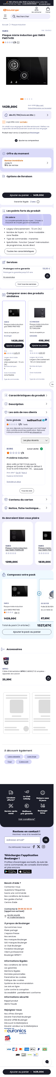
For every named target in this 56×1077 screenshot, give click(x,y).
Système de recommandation (18, 983)
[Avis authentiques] (36, 420)
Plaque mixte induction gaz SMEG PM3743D (13, 608)
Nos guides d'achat (13, 899)
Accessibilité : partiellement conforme (22, 992)
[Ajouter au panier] (47, 276)
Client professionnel (13, 952)
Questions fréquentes (14, 890)
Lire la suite (38, 469)
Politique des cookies (14, 980)
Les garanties (10, 968)
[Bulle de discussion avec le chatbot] (47, 1062)
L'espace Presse (11, 933)
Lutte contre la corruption (16, 989)
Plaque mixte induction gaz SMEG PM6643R (16, 549)
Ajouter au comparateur (29, 140)
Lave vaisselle (14, 756)
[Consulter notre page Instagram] (43, 847)
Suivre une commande (15, 893)
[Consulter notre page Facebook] (33, 847)
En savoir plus (9, 277)
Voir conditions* (26, 819)
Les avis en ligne (12, 986)
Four (10, 761)
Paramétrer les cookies (15, 977)
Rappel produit (11, 1000)
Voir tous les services (27, 284)
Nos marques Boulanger (15, 939)
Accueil (5, 25)
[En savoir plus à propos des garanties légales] (38, 201)
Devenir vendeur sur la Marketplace (21, 1026)
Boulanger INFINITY (12, 955)
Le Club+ (23, 122)
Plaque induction (19, 25)
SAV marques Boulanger (15, 942)
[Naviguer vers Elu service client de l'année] (26, 1038)
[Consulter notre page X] (38, 847)
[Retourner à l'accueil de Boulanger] (11, 10)
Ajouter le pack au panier (27, 631)
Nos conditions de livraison (16, 896)
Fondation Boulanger (14, 948)
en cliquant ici (36, 432)
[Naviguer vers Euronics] (26, 1031)
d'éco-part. (40, 105)
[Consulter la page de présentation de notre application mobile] (10, 871)
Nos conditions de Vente (15, 964)
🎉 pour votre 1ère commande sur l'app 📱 (26, 3)
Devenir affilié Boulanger (15, 1020)
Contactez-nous (12, 887)
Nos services (10, 936)
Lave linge (31, 756)
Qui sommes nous (13, 927)
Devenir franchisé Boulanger (17, 1016)
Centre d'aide (10, 902)
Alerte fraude (10, 1004)
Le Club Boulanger (12, 945)
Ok (45, 840)
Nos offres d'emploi (13, 1013)
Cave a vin (23, 761)
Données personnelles (14, 974)
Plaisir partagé (11, 930)
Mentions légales (12, 971)
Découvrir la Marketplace (16, 1023)
